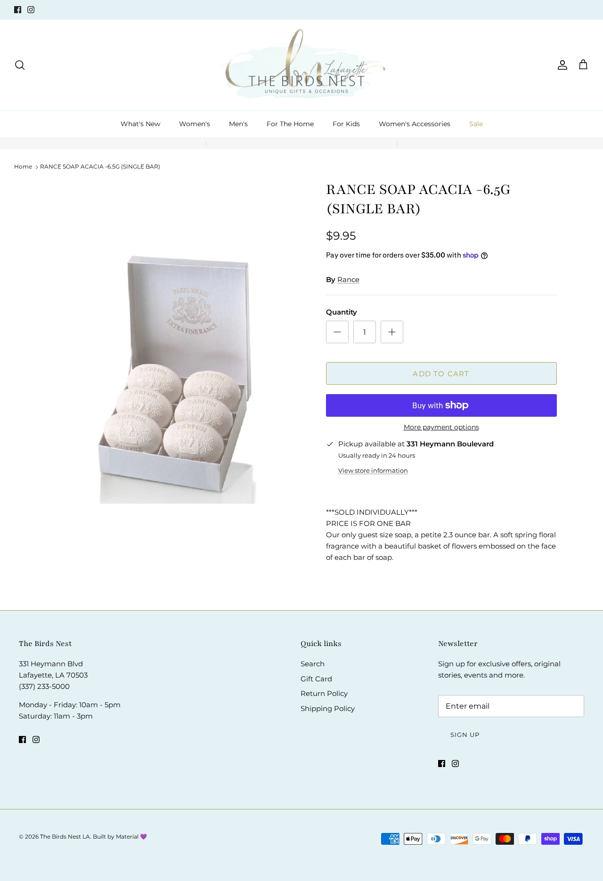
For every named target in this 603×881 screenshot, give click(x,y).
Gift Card (316, 678)
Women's (194, 124)
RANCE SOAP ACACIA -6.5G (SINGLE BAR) (100, 166)
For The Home (290, 124)
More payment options (441, 427)
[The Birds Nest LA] (301, 65)
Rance (348, 279)
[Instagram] (30, 9)
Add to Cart (441, 373)
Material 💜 (131, 836)
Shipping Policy (328, 708)
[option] (176, 374)
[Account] (560, 65)
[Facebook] (17, 9)
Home (23, 166)
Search (313, 663)
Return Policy (324, 693)
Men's (238, 124)
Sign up (465, 734)
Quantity (341, 311)
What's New (140, 124)
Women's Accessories (414, 124)
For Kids (346, 124)
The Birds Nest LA (65, 836)
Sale (476, 124)
